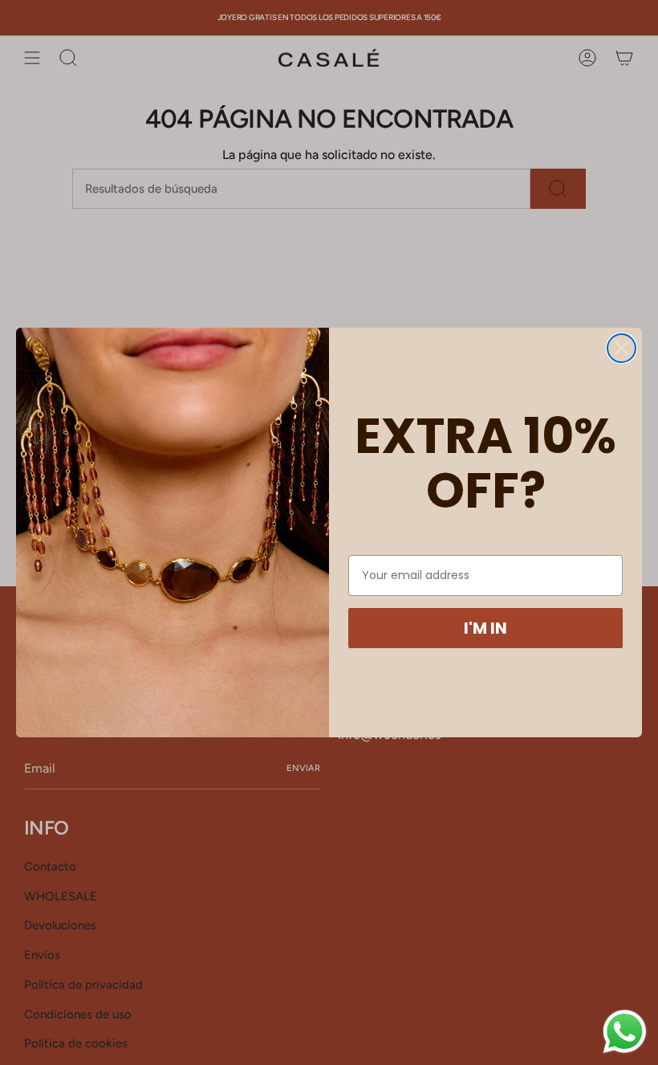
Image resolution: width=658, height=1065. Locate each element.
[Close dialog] (621, 348)
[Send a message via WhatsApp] (624, 1031)
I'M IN (485, 628)
